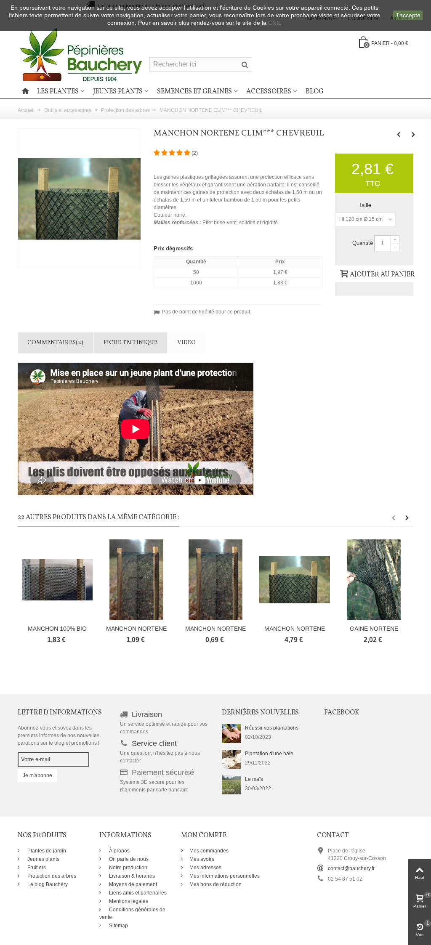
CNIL (275, 22)
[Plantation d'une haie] (231, 759)
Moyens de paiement (132, 884)
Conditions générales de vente (132, 913)
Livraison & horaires (131, 876)
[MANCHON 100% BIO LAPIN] (57, 579)
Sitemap (118, 926)
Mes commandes (209, 851)
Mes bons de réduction (215, 884)
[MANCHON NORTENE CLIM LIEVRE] (215, 579)
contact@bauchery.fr (351, 868)
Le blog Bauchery (47, 884)
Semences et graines (194, 91)
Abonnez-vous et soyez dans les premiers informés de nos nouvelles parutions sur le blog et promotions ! (58, 735)
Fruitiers (36, 868)
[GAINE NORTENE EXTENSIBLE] (373, 579)
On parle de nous (128, 859)
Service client (154, 743)
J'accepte (407, 15)
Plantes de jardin (46, 851)
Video (186, 343)
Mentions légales (128, 901)
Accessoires (268, 91)
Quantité (362, 243)
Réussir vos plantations (271, 728)
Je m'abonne (37, 775)
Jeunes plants (118, 91)
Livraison (147, 714)
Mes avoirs (201, 859)
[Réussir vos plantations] (231, 733)
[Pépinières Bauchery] (81, 54)
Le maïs (254, 779)
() (195, 153)
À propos (119, 851)
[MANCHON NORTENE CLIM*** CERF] (294, 579)
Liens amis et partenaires (137, 893)
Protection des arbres (51, 876)
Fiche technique (130, 343)
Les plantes (58, 91)
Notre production (127, 868)
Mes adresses (205, 868)
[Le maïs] (231, 784)
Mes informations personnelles (224, 876)
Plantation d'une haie (269, 754)
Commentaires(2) (55, 343)
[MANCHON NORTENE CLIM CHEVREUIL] (136, 579)
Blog (315, 91)
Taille (366, 205)
